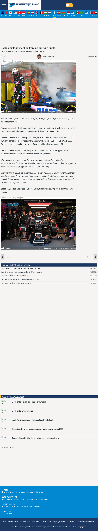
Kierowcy (16, 499)
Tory (27, 499)
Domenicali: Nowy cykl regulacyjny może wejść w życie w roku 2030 (37, 429)
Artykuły (21, 492)
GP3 (10, 514)
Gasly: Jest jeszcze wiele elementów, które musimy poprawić (21, 268)
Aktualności (5, 492)
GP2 (7, 514)
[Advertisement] (49, 32)
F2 (2, 514)
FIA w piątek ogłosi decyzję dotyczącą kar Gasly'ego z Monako (21, 272)
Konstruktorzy (43, 499)
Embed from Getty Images (12, 61)
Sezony (4, 499)
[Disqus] (49, 324)
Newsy (12, 492)
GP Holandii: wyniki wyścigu (22, 411)
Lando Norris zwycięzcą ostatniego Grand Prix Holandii (32, 420)
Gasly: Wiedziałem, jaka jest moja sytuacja (15, 276)
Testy (16, 492)
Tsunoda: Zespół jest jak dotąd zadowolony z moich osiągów (35, 438)
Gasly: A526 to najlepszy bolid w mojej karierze (16, 283)
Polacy (41, 492)
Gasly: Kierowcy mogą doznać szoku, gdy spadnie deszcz (20, 279)
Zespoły (22, 499)
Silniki (36, 499)
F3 (4, 514)
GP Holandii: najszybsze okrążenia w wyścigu (29, 402)
